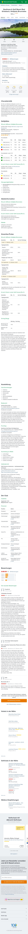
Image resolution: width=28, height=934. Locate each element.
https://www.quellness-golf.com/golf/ (9, 472)
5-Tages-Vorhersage (13, 94)
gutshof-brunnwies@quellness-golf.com (10, 408)
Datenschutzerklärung (9, 894)
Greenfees (5, 80)
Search (22, 2)
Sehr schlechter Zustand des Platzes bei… (12, 63)
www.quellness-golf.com (6, 54)
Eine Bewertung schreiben (14, 700)
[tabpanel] (14, 837)
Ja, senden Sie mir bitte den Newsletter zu (14, 882)
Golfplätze (4, 66)
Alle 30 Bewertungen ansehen (14, 704)
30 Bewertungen (14, 59)
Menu (26, 2)
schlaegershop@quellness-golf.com (9, 431)
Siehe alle (3, 756)
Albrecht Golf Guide (10, 2)
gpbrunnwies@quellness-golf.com (9, 52)
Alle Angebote (13, 853)
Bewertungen (14, 571)
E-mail (12, 519)
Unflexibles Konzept (7, 61)
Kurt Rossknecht (16, 166)
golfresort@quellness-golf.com (8, 471)
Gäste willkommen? (7, 74)
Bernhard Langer (16, 126)
